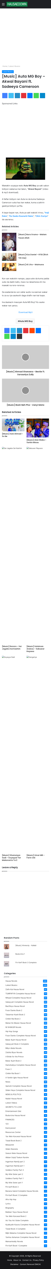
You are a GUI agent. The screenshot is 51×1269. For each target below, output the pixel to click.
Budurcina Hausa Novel (15, 1115)
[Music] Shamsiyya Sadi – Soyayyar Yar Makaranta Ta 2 (11, 857)
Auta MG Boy (26, 321)
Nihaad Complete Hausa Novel (18, 998)
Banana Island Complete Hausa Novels (21, 1191)
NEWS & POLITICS (13, 1094)
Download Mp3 (26, 312)
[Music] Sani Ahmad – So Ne (12, 435)
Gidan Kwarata (11, 1149)
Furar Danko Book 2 (13, 1010)
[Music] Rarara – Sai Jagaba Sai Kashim (12, 647)
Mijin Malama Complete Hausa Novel (20, 1233)
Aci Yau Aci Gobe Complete (17, 1220)
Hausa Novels (11, 981)
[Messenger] (30, 95)
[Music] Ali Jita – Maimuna (31, 264)
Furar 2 (8, 1069)
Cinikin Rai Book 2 (12, 1019)
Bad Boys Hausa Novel (15, 1006)
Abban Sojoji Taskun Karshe (17, 1157)
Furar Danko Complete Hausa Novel (20, 1036)
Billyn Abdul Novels (13, 1048)
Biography (9, 1208)
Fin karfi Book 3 (12, 1187)
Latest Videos (11, 1103)
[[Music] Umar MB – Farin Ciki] (38, 754)
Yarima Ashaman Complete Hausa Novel (22, 1237)
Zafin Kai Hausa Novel (14, 989)
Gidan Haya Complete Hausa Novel (20, 1090)
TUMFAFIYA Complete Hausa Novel (20, 994)
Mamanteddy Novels (14, 1241)
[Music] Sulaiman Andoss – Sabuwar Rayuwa (35, 649)
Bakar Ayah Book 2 (13, 1061)
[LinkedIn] (17, 95)
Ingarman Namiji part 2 (15, 1162)
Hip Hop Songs (11, 1031)
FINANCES (9, 1120)
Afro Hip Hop (10, 1199)
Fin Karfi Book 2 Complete (16, 1195)
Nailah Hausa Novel (13, 1099)
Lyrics (7, 1204)
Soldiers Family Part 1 (14, 1178)
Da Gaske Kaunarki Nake (21, 216)
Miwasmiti (9, 1145)
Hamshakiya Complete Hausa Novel (20, 1065)
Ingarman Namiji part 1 (14, 1166)
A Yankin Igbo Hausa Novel (16, 1078)
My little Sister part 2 (14, 1174)
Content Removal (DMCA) (30, 1264)
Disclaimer (14, 1264)
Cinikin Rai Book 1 (12, 1073)
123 (6, 1124)
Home (4, 66)
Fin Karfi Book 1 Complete (16, 1246)
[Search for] (47, 5)
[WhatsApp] (36, 95)
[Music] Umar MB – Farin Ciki (36, 856)
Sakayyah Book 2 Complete (17, 1044)
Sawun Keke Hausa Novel (16, 1153)
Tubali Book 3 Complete (15, 1229)
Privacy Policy (38, 1260)
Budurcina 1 (20, 954)
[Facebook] (4, 95)
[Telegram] (42, 95)
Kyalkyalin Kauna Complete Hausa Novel (22, 1225)
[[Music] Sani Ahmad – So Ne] (13, 425)
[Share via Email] (19, 336)
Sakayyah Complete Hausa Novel (19, 1002)
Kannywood (10, 1128)
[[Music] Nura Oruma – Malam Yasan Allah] (9, 242)
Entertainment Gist (13, 1111)
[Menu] (3, 5)
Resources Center (13, 1132)
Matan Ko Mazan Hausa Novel (18, 1023)
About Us (17, 1260)
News (7, 1082)
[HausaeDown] (17, 4)
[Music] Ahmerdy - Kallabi (25, 945)
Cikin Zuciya (41, 216)
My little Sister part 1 (14, 1183)
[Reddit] (32, 330)
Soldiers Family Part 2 (14, 1170)
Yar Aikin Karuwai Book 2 (15, 1216)
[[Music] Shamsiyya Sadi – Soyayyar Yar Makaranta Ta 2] (13, 754)
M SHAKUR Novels (13, 1027)
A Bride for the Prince (14, 1057)
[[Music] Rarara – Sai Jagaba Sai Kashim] (13, 545)
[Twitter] (11, 95)
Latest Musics (14, 66)
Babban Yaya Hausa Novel (16, 1212)
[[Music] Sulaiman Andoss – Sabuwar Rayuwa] (38, 545)
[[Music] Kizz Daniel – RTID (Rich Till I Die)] (9, 257)
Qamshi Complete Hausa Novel (18, 1086)
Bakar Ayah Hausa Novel (15, 1040)
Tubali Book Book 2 (13, 1141)
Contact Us (27, 1260)
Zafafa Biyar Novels (13, 1052)
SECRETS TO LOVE (13, 1107)
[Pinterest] (23, 95)
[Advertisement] (25, 36)
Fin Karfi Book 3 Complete (26, 962)
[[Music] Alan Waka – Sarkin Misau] (38, 428)
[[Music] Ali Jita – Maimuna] (9, 267)
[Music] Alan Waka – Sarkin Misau (36, 441)
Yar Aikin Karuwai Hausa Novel (18, 1136)
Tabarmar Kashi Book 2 (15, 1015)
